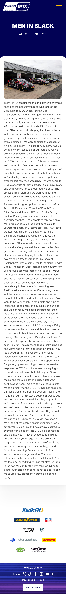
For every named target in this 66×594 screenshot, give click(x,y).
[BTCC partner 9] (38, 549)
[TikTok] (29, 574)
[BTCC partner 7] (49, 540)
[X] (24, 574)
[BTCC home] (16, 6)
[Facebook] (35, 574)
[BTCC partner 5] (42, 530)
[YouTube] (47, 574)
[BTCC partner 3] (48, 520)
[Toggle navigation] (59, 7)
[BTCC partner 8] (20, 549)
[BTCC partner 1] (33, 510)
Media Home (33, 587)
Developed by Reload (33, 579)
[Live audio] (53, 574)
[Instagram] (41, 574)
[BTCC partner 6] (23, 540)
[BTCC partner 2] (27, 520)
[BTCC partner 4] (28, 530)
